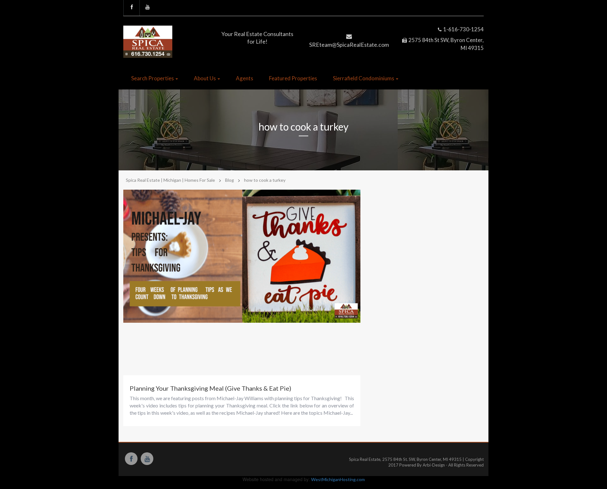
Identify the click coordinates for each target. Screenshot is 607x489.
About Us (205, 78)
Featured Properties (293, 78)
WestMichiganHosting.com (338, 479)
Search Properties (153, 78)
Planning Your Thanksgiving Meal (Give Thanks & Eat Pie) (210, 388)
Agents (244, 78)
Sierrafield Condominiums (364, 78)
